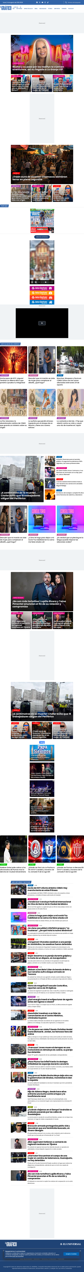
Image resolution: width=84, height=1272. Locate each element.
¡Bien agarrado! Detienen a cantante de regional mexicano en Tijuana (21, 624)
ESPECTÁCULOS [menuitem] (28, 8)
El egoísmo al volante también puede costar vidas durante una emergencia (42, 829)
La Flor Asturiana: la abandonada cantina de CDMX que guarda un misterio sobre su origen (21, 196)
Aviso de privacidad (26, 1259)
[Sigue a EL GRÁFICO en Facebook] (40, 1264)
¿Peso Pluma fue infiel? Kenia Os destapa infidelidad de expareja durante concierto (42, 623)
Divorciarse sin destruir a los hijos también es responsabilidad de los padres (41, 810)
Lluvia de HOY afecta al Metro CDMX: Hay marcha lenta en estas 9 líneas (47, 889)
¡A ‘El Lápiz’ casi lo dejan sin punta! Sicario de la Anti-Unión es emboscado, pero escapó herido (61, 195)
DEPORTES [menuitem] (57, 8)
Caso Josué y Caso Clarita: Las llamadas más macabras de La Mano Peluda (42, 775)
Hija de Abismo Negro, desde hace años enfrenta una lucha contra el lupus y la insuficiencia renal (47, 1094)
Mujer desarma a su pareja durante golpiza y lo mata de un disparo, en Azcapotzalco (49, 956)
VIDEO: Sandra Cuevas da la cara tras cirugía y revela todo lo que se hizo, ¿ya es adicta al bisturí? (21, 85)
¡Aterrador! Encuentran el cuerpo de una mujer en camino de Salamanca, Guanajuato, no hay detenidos (50, 1158)
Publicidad (61, 1259)
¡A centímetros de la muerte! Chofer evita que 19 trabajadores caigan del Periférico (41, 715)
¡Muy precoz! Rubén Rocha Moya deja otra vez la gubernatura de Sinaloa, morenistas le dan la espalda (50, 1077)
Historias (15, 186)
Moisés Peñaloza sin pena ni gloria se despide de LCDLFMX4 (62, 87)
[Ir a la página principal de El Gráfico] (5, 8)
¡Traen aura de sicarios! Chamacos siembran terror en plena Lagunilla (39, 178)
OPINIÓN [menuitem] (64, 8)
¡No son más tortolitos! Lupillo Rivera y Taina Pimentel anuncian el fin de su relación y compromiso (39, 604)
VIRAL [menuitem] (36, 8)
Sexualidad (32, 913)
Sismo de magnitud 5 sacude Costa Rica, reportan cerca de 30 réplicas (48, 986)
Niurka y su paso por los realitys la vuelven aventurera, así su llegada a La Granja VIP (38, 68)
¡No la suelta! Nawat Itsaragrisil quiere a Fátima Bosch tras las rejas (62, 624)
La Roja (36, 76)
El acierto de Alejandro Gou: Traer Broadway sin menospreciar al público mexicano (41, 756)
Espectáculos (18, 63)
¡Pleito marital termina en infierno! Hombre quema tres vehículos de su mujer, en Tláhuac (41, 86)
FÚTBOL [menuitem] (50, 8)
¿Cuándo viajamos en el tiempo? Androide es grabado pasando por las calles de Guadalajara (50, 1112)
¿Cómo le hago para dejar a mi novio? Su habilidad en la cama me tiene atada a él (48, 916)
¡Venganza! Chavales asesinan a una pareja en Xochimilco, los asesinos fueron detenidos (50, 943)
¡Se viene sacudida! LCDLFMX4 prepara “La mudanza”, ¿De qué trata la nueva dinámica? (50, 929)
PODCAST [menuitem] (71, 8)
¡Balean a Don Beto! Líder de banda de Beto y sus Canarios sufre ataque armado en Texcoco (49, 972)
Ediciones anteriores (42, 237)
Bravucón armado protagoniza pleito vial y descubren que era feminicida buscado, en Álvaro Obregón (49, 1128)
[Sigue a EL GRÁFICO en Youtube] (43, 1264)
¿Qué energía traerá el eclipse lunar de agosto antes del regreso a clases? (50, 1000)
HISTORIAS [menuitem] (19, 8)
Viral (30, 983)
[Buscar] (66, 2)
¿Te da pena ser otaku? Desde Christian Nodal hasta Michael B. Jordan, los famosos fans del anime (50, 1031)
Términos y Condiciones (49, 1259)
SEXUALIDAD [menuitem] (42, 8)
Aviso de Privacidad (17, 1256)
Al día (30, 885)
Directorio (37, 1259)
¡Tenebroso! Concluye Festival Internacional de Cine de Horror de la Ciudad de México (49, 902)
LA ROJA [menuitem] (16, 7)
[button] (32, 282)
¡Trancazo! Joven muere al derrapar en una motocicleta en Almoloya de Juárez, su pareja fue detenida (50, 1049)
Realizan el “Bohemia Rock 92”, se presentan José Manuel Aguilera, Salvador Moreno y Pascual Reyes (41, 792)
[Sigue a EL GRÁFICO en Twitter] (41, 1264)
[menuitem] (36, 2)
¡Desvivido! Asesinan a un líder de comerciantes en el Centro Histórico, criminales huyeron (45, 1015)
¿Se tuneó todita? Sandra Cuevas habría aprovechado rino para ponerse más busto (42, 196)
